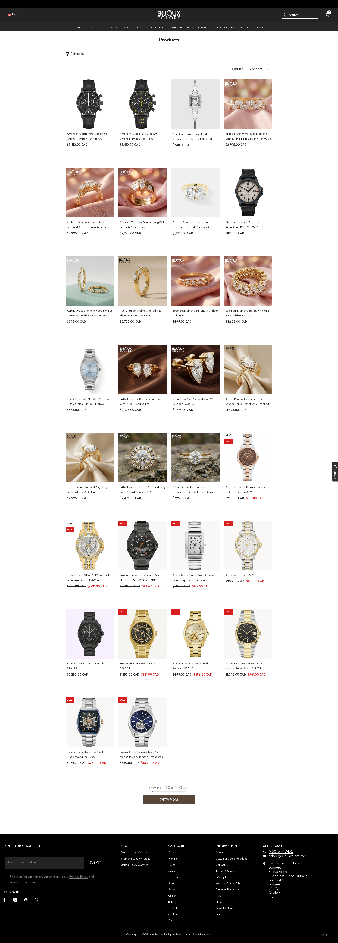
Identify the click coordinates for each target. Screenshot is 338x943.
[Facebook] (4, 900)
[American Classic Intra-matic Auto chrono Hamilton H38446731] (142, 104)
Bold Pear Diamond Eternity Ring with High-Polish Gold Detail (247, 313)
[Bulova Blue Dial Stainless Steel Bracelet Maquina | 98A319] (89, 722)
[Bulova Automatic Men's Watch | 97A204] (142, 634)
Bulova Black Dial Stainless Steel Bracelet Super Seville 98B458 (243, 666)
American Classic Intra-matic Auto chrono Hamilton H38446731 (140, 136)
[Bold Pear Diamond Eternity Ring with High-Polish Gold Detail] (248, 281)
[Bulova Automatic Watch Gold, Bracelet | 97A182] (195, 634)
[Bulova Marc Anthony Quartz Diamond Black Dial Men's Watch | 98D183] (142, 545)
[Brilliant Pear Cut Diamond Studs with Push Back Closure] (195, 369)
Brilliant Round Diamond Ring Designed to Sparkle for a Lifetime (89, 489)
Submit (95, 862)
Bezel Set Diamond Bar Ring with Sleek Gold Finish (195, 313)
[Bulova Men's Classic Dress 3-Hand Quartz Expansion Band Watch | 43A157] (195, 545)
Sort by (236, 69)
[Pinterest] (26, 900)
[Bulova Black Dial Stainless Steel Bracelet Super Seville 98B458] (248, 634)
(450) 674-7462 (281, 851)
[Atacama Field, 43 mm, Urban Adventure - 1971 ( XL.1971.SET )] (248, 192)
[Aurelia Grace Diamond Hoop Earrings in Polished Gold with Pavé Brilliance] (89, 281)
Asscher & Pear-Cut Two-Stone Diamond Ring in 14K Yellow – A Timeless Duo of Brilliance (191, 225)
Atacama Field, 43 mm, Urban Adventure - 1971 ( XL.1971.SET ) (244, 225)
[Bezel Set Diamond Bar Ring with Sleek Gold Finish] (195, 281)
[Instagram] (15, 900)
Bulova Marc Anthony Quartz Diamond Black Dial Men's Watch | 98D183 (142, 578)
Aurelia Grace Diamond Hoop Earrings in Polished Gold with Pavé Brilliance (89, 313)
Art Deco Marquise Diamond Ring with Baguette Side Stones (142, 225)
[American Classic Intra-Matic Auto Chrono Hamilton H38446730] (89, 104)
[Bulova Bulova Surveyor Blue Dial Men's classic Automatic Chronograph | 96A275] (142, 722)
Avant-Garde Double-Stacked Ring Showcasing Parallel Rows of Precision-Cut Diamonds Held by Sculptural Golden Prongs (140, 314)
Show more (169, 799)
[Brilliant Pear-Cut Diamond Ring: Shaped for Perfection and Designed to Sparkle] (248, 369)
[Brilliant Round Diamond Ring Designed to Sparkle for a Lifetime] (89, 457)
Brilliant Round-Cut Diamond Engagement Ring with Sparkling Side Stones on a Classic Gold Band (195, 490)
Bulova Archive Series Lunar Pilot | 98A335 (87, 666)
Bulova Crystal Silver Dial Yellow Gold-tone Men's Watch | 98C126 (89, 578)
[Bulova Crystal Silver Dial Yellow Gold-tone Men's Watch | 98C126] (89, 545)
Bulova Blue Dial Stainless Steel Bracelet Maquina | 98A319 (85, 754)
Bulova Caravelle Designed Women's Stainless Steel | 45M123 (247, 489)
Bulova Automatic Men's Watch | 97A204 (139, 666)
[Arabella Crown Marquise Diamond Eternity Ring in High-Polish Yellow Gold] (248, 104)
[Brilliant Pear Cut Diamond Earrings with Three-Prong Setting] (142, 369)
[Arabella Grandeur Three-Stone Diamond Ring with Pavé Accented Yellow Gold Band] (89, 192)
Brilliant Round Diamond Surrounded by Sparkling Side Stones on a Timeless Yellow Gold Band (142, 490)
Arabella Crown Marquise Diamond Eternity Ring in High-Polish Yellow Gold (248, 136)
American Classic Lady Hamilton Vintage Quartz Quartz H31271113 (192, 136)
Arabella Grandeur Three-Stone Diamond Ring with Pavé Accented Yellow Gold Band (87, 225)
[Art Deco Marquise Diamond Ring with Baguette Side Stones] (142, 192)
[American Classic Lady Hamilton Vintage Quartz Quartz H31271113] (195, 104)
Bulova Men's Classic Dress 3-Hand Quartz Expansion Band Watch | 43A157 (193, 578)
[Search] (300, 15)
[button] (259, 69)
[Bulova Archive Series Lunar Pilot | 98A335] (89, 634)
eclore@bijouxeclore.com (288, 856)
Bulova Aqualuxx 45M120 (240, 575)
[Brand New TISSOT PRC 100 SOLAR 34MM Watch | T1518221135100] (89, 369)
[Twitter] (37, 900)
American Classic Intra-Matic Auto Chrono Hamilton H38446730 (87, 136)
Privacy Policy (78, 877)
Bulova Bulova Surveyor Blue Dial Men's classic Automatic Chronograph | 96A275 (142, 755)
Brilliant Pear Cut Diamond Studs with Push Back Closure (194, 401)
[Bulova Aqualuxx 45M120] (248, 545)
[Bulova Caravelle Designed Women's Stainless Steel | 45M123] (248, 457)
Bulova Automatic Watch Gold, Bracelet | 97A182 (191, 666)
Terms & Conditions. (23, 882)
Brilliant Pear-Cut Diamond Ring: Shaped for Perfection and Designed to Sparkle (247, 402)
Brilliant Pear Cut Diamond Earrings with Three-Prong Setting (140, 401)
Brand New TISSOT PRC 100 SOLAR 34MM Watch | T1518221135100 (89, 401)
